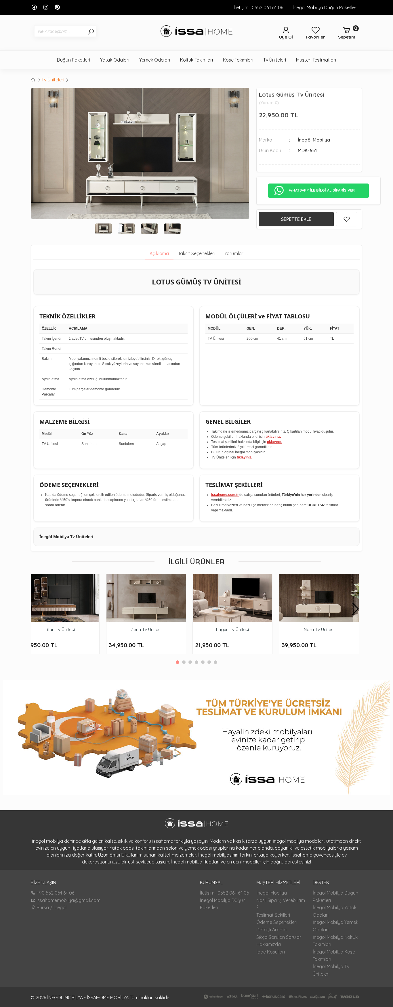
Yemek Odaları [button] (154, 60)
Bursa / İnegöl (50, 907)
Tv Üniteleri (52, 80)
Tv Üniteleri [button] (274, 60)
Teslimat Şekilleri (273, 915)
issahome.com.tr (225, 495)
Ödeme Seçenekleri (276, 922)
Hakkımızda (268, 944)
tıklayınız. (273, 437)
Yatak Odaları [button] (114, 60)
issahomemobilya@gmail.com (67, 900)
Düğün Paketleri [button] (73, 60)
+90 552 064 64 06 (54, 893)
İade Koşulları (270, 952)
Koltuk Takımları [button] (196, 60)
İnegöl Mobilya (271, 893)
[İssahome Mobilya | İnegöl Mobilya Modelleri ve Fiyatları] (196, 32)
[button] (355, 609)
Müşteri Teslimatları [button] (316, 60)
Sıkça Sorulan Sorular (278, 937)
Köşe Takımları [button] (238, 60)
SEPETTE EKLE (296, 219)
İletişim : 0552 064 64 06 (258, 7)
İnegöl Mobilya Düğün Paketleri (325, 7)
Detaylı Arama (271, 930)
